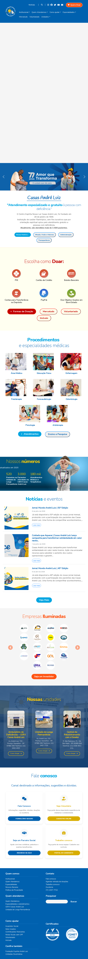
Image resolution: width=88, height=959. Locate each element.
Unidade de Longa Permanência (18, 891)
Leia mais (36, 525)
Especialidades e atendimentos (17, 885)
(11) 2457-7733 (52, 871)
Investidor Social (12, 908)
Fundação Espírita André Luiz (17, 933)
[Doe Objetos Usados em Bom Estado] (71, 293)
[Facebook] (52, 5)
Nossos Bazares (12, 869)
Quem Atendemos (39, 12)
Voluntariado (34, 17)
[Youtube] (58, 5)
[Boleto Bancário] (71, 273)
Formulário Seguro (24, 800)
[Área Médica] (17, 361)
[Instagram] (48, 5)
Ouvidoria (49, 869)
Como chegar (14, 735)
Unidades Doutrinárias (14, 935)
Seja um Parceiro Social (24, 821)
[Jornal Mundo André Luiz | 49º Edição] (16, 578)
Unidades (45, 17)
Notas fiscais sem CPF (14, 916)
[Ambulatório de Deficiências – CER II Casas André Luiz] (16, 700)
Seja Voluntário (63, 787)
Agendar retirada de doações (57, 863)
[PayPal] (44, 293)
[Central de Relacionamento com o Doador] (72, 700)
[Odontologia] (71, 387)
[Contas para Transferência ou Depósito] (16, 293)
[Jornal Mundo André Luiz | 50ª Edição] (16, 518)
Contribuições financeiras (15, 913)
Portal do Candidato (63, 834)
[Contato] (62, 5)
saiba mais (61, 953)
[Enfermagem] (71, 361)
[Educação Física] (44, 361)
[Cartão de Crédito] (44, 273)
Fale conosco (51, 860)
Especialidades (69, 12)
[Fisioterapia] (17, 387)
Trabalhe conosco (63, 821)
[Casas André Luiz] (10, 11)
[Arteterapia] (58, 413)
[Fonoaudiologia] (44, 387)
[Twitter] (55, 5)
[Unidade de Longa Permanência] (44, 700)
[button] (44, 176)
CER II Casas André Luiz (15, 888)
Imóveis (9, 922)
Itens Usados (11, 910)
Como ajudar (54, 12)
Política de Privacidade (14, 871)
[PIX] (16, 273)
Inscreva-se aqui (24, 834)
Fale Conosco (24, 787)
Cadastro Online (63, 800)
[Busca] (42, 5)
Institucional (23, 12)
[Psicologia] (30, 413)
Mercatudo (23, 17)
